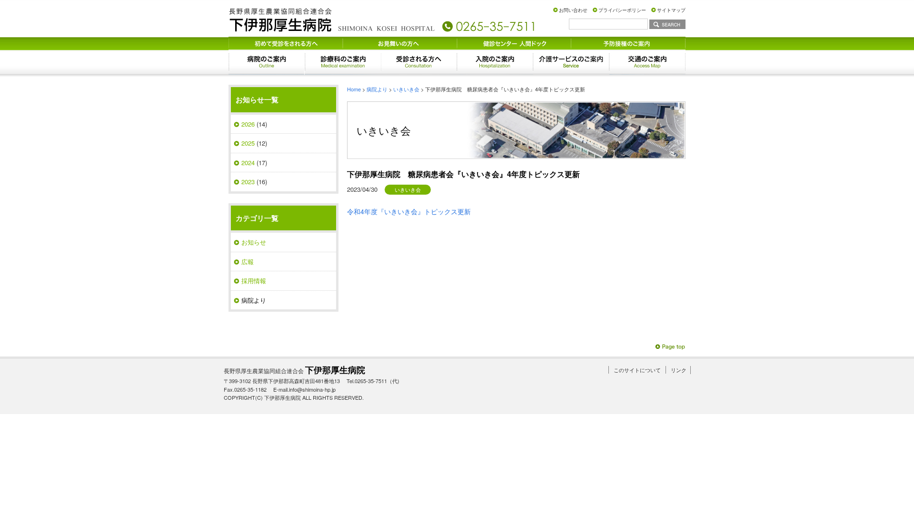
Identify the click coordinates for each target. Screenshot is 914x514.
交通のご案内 (647, 62)
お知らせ (253, 242)
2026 (248, 123)
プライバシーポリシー (622, 10)
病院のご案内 (266, 62)
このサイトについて (637, 370)
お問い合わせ (573, 10)
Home (354, 89)
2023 (248, 181)
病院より (377, 89)
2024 (248, 162)
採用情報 (253, 280)
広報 (247, 261)
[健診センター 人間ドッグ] (514, 42)
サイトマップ (671, 10)
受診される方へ (419, 62)
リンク (678, 370)
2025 (248, 143)
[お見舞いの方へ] (400, 42)
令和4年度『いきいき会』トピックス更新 (409, 211)
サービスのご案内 (571, 62)
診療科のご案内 (343, 62)
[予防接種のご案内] (628, 42)
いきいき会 (406, 89)
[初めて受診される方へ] (285, 42)
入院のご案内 (495, 62)
